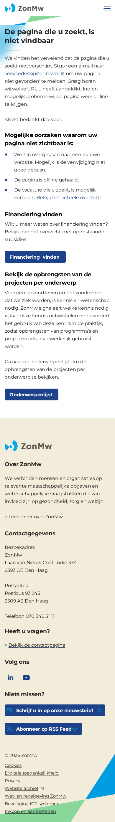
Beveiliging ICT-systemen (32, 803)
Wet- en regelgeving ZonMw (35, 796)
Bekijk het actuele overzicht (69, 197)
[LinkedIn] (10, 677)
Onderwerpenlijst (31, 394)
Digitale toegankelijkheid (32, 773)
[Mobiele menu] (107, 8)
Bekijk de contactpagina (37, 645)
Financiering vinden (35, 257)
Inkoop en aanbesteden (30, 811)
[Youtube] (26, 677)
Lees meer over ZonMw (36, 516)
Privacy (12, 780)
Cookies (13, 765)
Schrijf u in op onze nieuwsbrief (54, 710)
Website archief (21, 788)
